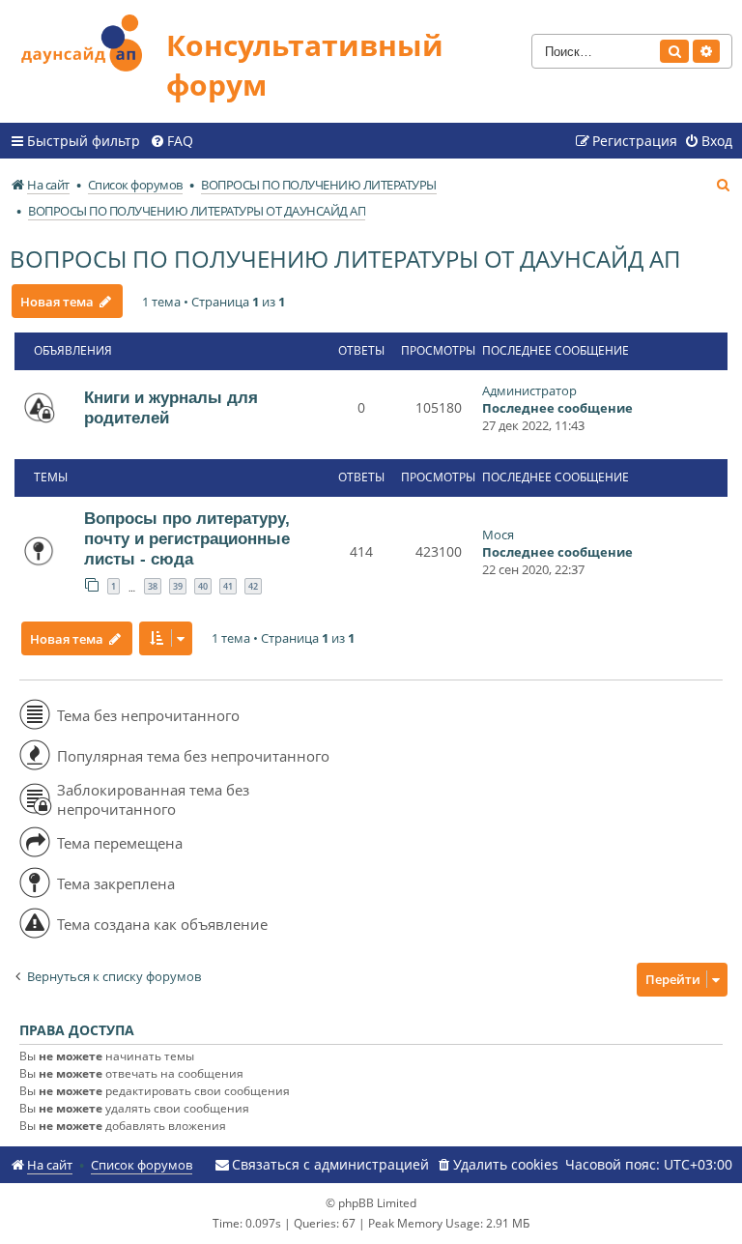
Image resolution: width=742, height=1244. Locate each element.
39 (178, 586)
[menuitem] (171, 141)
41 (228, 586)
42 (253, 586)
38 (152, 586)
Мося (498, 534)
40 (203, 586)
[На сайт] (88, 40)
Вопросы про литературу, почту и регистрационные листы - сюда (187, 538)
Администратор (529, 390)
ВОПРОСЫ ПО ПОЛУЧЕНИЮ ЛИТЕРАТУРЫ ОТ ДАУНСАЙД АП (345, 259)
